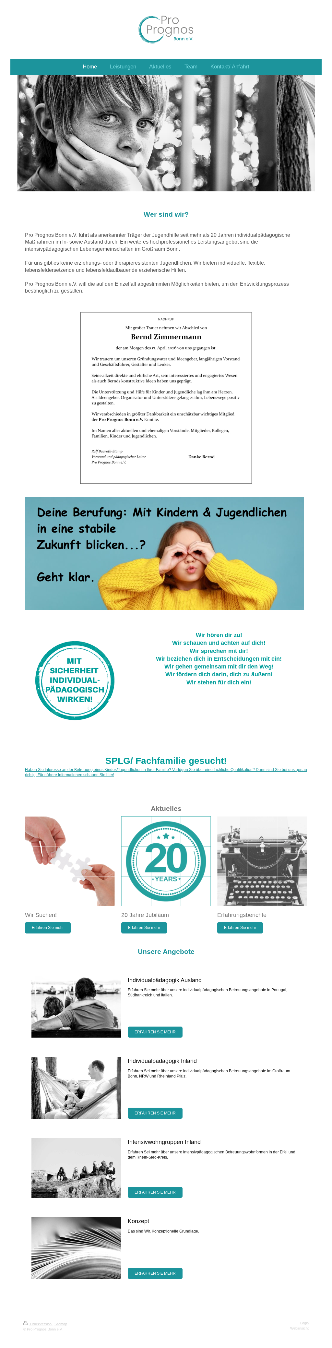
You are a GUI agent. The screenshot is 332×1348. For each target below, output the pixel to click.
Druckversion (41, 1324)
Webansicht (299, 1328)
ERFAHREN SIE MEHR (155, 1032)
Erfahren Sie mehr (48, 927)
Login (304, 1323)
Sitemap (60, 1324)
